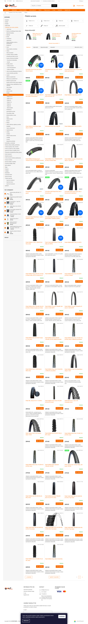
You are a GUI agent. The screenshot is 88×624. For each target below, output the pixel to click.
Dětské (6, 21)
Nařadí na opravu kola (11, 80)
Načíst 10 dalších (54, 577)
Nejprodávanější (44, 47)
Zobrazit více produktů (53, 43)
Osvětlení (9, 89)
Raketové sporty (8, 156)
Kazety (8, 62)
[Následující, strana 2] (79, 577)
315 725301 (44, 591)
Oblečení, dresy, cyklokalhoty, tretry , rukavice (14, 85)
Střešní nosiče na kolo (11, 135)
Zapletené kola (10, 130)
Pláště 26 (9, 104)
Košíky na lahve (10, 65)
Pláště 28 (9, 100)
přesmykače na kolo (11, 111)
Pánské (6, 23)
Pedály (8, 92)
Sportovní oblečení (10, 180)
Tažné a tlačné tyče (11, 128)
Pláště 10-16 (9, 96)
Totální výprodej (8, 178)
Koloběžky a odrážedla (10, 143)
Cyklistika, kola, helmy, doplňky (11, 27)
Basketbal (7, 172)
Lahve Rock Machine (11, 67)
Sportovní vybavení (11, 183)
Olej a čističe (9, 87)
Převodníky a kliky (10, 113)
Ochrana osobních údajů (48, 1)
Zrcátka (8, 133)
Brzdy (8, 36)
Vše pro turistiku (8, 159)
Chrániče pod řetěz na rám (12, 56)
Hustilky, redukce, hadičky (12, 54)
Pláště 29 (9, 105)
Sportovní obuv (10, 182)
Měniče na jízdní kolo (11, 76)
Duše (8, 47)
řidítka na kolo (10, 118)
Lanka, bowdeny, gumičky (12, 73)
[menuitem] (6, 10)
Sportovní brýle (8, 176)
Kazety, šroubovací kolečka (12, 58)
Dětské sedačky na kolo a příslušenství (12, 43)
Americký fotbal (8, 174)
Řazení (8, 120)
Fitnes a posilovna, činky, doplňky (12, 148)
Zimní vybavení (8, 154)
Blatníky (8, 34)
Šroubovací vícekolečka (12, 60)
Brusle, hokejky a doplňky (10, 161)
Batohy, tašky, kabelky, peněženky (12, 144)
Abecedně (52, 47)
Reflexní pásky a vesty (11, 115)
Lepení (8, 75)
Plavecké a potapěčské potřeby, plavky (13, 152)
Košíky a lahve (10, 63)
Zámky (8, 131)
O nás (25, 593)
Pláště (8, 94)
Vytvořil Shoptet (80, 621)
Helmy (8, 50)
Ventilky (8, 137)
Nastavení (26, 620)
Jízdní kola (9, 29)
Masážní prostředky (11, 141)
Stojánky (8, 126)
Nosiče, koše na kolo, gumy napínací (14, 82)
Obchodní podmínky (35, 1)
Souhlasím (62, 616)
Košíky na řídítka (10, 69)
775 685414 (44, 594)
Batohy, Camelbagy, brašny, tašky (14, 31)
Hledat (54, 5)
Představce (9, 109)
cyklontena (9, 40)
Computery (9, 38)
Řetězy (8, 122)
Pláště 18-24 (9, 98)
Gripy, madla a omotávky (12, 49)
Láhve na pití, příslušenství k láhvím (14, 71)
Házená (6, 169)
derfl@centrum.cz (45, 589)
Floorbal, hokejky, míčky (10, 163)
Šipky (6, 167)
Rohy (8, 117)
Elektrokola (7, 25)
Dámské (7, 20)
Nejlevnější (35, 47)
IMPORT (7, 185)
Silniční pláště (10, 107)
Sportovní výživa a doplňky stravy (12, 150)
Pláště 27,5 (9, 102)
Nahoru (29, 577)
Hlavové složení (10, 52)
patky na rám (9, 91)
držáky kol (9, 45)
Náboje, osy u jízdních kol (12, 78)
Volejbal (7, 171)
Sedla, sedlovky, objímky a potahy (14, 124)
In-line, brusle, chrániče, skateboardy (13, 157)
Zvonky (8, 139)
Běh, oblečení (8, 165)
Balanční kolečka (10, 33)
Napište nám (26, 594)
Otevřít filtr (54, 51)
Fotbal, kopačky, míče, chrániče (11, 146)
